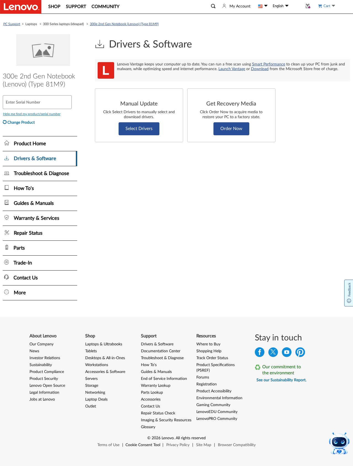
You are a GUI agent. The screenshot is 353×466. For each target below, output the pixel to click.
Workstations (96, 365)
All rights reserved (191, 438)
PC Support (11, 24)
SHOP (54, 6)
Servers (91, 379)
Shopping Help (208, 351)
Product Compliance (47, 372)
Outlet (90, 406)
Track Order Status (212, 358)
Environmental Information (219, 398)
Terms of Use (108, 445)
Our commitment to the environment (281, 370)
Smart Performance (268, 64)
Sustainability (41, 365)
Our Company (42, 344)
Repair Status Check (158, 413)
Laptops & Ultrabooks (103, 344)
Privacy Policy (177, 445)
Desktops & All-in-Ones (105, 358)
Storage (91, 386)
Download (260, 69)
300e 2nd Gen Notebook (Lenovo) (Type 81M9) (124, 24)
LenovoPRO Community (216, 419)
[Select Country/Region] (263, 6)
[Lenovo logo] (20, 7)
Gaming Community (213, 405)
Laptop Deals (96, 399)
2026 (156, 438)
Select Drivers (139, 128)
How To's (149, 365)
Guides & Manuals (156, 372)
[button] (213, 6)
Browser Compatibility (237, 445)
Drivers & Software (157, 344)
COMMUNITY (105, 6)
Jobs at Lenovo (42, 399)
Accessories (151, 399)
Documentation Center (160, 351)
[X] (273, 353)
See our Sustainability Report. (281, 380)
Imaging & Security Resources (166, 420)
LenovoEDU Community (216, 412)
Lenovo (168, 438)
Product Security (44, 379)
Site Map (203, 445)
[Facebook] (259, 353)
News (34, 351)
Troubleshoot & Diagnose (162, 358)
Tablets (91, 351)
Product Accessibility (213, 391)
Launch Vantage (231, 69)
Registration (206, 384)
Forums (202, 377)
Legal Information (44, 392)
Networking (95, 392)
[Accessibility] (295, 6)
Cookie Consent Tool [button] (142, 445)
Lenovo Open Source (47, 386)
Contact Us (150, 406)
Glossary (148, 427)
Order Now (231, 128)
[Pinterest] (300, 353)
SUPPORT (76, 6)
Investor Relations (45, 358)
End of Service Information (164, 379)
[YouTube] (287, 353)
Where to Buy (208, 344)
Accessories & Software (105, 372)
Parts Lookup (152, 392)
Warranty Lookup (155, 386)
